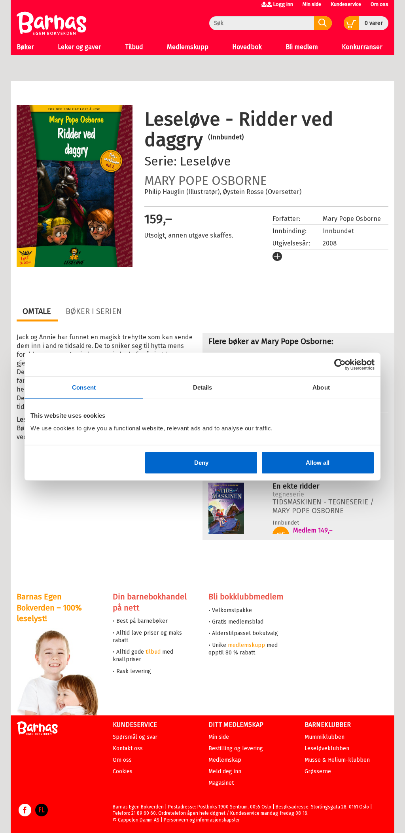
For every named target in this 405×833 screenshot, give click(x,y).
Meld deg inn (224, 771)
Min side (312, 4)
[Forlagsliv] (41, 814)
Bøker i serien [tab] (94, 311)
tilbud (153, 652)
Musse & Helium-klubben (337, 760)
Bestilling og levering (235, 748)
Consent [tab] (84, 387)
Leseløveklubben (327, 748)
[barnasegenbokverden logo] (37, 729)
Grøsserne (318, 771)
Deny (201, 462)
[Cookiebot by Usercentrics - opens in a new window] (340, 365)
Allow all (317, 462)
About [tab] (321, 387)
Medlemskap (224, 760)
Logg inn (283, 4)
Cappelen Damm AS (138, 820)
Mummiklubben (324, 737)
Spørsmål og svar (135, 737)
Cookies (122, 771)
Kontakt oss (128, 748)
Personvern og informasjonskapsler (202, 820)
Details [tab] (202, 387)
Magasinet (221, 783)
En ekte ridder (296, 486)
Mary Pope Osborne (205, 180)
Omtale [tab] (37, 311)
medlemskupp (246, 645)
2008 (330, 243)
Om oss (379, 4)
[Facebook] (25, 814)
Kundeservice (346, 4)
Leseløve (205, 161)
